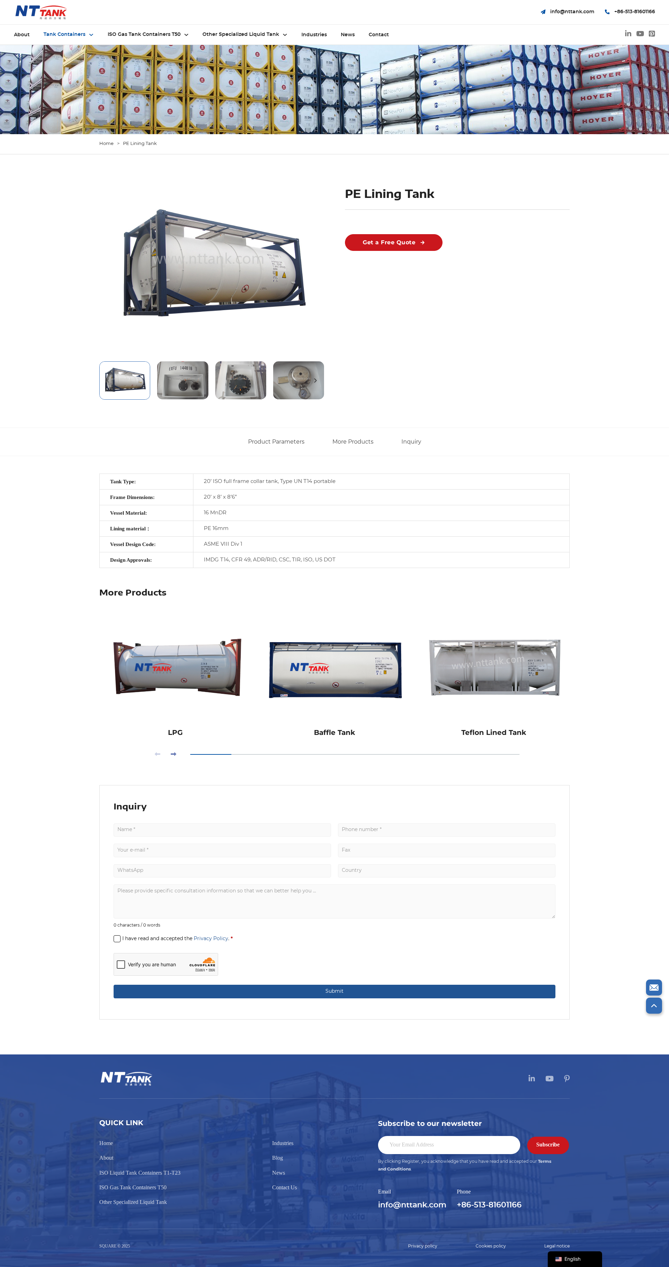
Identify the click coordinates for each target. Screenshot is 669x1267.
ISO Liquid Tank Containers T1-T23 (139, 1173)
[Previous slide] (108, 380)
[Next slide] (315, 380)
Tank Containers (64, 34)
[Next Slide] (174, 755)
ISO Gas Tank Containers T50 (144, 34)
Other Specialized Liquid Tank (240, 34)
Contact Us (284, 1187)
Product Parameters (276, 442)
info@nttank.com (412, 1205)
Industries (314, 34)
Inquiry (411, 442)
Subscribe (548, 1144)
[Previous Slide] (157, 755)
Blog (277, 1158)
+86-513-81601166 (489, 1205)
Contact (379, 34)
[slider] (355, 754)
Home (106, 143)
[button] (211, 266)
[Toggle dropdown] (91, 34)
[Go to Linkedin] (628, 34)
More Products (353, 442)
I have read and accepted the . (177, 938)
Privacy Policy (211, 938)
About (22, 34)
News (348, 34)
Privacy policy (422, 1246)
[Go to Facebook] (652, 34)
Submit (334, 991)
